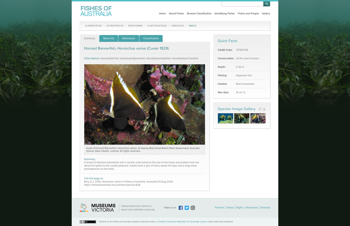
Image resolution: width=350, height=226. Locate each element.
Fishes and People (248, 13)
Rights (239, 207)
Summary (89, 38)
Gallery (266, 13)
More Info (108, 38)
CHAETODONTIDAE (157, 25)
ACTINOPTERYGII (115, 25)
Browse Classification (199, 13)
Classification (93, 25)
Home (162, 13)
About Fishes (176, 13)
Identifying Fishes (224, 13)
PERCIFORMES (135, 25)
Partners (219, 207)
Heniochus (177, 25)
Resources (252, 207)
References (128, 38)
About (230, 207)
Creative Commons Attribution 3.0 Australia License (182, 221)
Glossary (265, 207)
